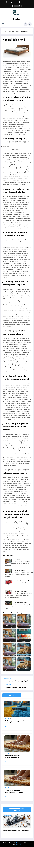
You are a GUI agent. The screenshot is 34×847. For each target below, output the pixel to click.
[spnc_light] (30, 24)
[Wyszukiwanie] (26, 24)
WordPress (18, 842)
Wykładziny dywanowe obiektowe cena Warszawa (14, 791)
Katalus (16, 18)
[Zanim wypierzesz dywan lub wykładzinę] (17, 709)
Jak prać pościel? (19, 560)
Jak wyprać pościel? (20, 570)
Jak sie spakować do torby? (22, 591)
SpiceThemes (18, 844)
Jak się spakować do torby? (22, 602)
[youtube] (21, 6)
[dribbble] (17, 6)
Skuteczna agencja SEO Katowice (18, 830)
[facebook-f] (12, 6)
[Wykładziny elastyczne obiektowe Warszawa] (17, 743)
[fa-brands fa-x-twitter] (15, 6)
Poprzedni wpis (7, 678)
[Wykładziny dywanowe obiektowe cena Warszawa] (17, 778)
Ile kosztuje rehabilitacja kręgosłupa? (16, 681)
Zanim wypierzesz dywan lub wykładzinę (14, 722)
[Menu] (3, 24)
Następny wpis (7, 684)
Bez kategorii (9, 815)
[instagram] (19, 6)
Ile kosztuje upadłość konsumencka (15, 687)
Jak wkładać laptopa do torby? (22, 581)
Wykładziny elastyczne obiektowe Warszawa (12, 757)
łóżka (10, 368)
